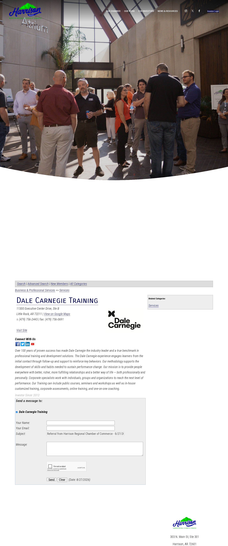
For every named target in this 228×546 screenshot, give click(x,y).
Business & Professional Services (35, 290)
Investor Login (213, 11)
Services (154, 305)
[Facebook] (199, 10)
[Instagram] (185, 10)
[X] (192, 10)
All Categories (78, 284)
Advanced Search (38, 284)
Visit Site (21, 330)
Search (21, 284)
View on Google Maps (57, 314)
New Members (59, 284)
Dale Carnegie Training (57, 300)
